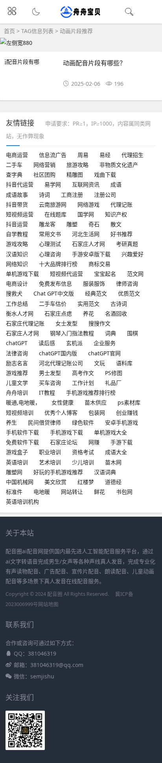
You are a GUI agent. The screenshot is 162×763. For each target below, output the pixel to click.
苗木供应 (96, 402)
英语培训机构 (22, 501)
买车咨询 (50, 382)
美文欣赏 (55, 482)
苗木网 (113, 462)
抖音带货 (17, 204)
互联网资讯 (85, 184)
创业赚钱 (127, 412)
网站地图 (48, 604)
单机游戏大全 (110, 432)
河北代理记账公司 (61, 363)
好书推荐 (121, 234)
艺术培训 (50, 462)
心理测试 (50, 244)
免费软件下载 (22, 442)
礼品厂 (113, 382)
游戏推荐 (17, 373)
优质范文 (129, 293)
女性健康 (63, 402)
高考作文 (83, 373)
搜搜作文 (99, 323)
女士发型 (66, 323)
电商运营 (17, 155)
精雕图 (74, 174)
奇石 (93, 224)
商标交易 (99, 264)
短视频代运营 (66, 273)
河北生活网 (85, 234)
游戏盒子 (17, 452)
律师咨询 (127, 283)
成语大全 (116, 452)
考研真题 (127, 244)
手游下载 (121, 442)
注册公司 (105, 194)
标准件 (14, 491)
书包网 (124, 491)
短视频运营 (19, 214)
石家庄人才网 (88, 244)
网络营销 (44, 164)
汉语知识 (17, 254)
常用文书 (50, 234)
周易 (82, 155)
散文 (116, 224)
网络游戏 (88, 204)
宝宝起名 (105, 273)
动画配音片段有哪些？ (94, 62)
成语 (116, 184)
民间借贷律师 (44, 422)
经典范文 (96, 293)
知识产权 (116, 214)
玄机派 (74, 343)
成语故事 (17, 194)
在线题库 (55, 214)
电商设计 (17, 283)
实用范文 (88, 303)
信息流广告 (52, 155)
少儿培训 (83, 462)
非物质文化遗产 (118, 164)
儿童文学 (17, 382)
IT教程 (47, 392)
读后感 (47, 343)
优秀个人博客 (60, 412)
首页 (9, 31)
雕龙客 (47, 224)
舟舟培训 (17, 392)
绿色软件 (83, 422)
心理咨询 (50, 254)
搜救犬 (14, 293)
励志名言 (17, 363)
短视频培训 (19, 412)
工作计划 (83, 382)
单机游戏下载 (22, 273)
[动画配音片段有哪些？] (31, 66)
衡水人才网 (19, 313)
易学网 (52, 184)
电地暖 (41, 491)
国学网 (85, 214)
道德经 (113, 482)
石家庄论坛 (63, 442)
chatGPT (17, 343)
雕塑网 (14, 472)
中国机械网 (19, 482)
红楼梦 (85, 482)
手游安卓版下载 (91, 254)
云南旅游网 (52, 204)
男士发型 (50, 373)
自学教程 (17, 234)
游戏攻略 (17, 244)
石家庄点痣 (58, 313)
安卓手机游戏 (121, 422)
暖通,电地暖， (23, 402)
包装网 (96, 412)
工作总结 (17, 303)
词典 (110, 333)
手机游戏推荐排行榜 (91, 392)
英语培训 (17, 462)
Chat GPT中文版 (53, 293)
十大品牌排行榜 (58, 264)
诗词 (44, 194)
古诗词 (118, 303)
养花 (88, 313)
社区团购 (44, 174)
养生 (11, 422)
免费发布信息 (55, 283)
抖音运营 (17, 224)
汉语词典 (105, 472)
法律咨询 (17, 353)
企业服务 (105, 343)
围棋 (132, 333)
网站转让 (72, 491)
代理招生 (133, 155)
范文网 (135, 273)
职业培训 (50, 452)
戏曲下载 (105, 174)
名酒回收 (116, 313)
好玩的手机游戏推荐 (58, 472)
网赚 (93, 442)
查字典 (14, 174)
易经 (104, 155)
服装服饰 (94, 283)
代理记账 (121, 204)
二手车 (14, 164)
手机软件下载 (22, 432)
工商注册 (72, 194)
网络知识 (17, 264)
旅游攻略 (77, 164)
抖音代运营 (19, 184)
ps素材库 (129, 402)
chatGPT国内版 (58, 353)
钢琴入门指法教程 (72, 333)
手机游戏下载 (66, 432)
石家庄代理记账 (25, 323)
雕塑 (71, 224)
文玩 (99, 363)
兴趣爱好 (133, 254)
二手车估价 (52, 303)
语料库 (124, 363)
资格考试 (83, 452)
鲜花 (99, 491)
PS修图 (113, 373)
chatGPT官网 (104, 353)
